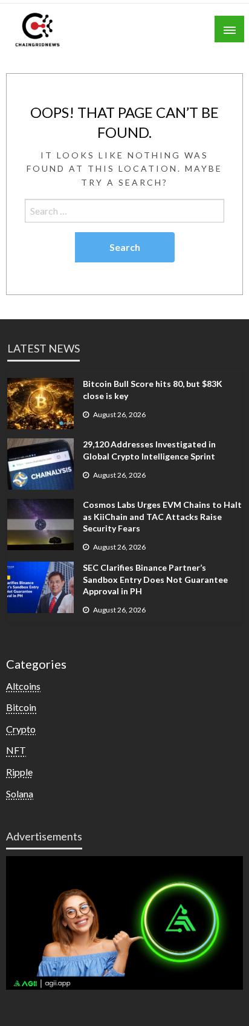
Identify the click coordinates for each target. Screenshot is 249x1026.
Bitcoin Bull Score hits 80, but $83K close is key (152, 389)
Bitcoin (21, 707)
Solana (19, 793)
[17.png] (124, 921)
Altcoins (23, 686)
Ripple (19, 772)
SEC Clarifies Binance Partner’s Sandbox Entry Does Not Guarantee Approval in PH (155, 579)
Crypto (21, 729)
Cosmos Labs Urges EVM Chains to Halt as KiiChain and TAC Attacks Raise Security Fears (162, 516)
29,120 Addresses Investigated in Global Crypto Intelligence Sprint (149, 450)
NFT (16, 750)
